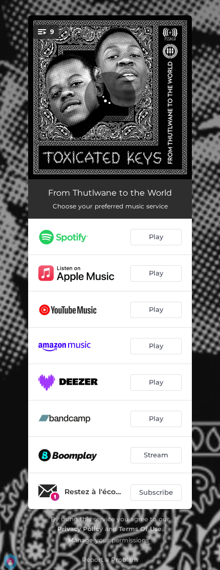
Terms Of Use (140, 529)
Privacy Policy (80, 529)
